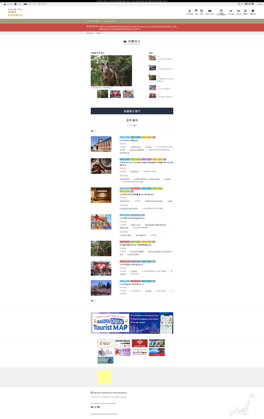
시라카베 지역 (124, 153)
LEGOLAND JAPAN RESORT (155, 225)
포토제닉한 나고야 (109, 21)
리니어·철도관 (141, 235)
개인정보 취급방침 (110, 403)
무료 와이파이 (44, 4)
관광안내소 (19, 4)
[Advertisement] (104, 377)
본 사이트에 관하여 (96, 403)
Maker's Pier (124, 228)
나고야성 (148, 147)
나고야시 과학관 (133, 254)
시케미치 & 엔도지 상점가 (154, 201)
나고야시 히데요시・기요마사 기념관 (147, 179)
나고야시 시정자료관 (136, 150)
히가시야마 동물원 (137, 251)
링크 (103, 403)
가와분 (169, 201)
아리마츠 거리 (125, 201)
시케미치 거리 (136, 147)
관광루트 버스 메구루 (32, 4)
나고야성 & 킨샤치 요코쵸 (129, 208)
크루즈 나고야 (136, 225)
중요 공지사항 (9, 4)
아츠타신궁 (135, 171)
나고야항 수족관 (125, 235)
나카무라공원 (124, 179)
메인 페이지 (90, 33)
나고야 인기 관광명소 (93, 21)
